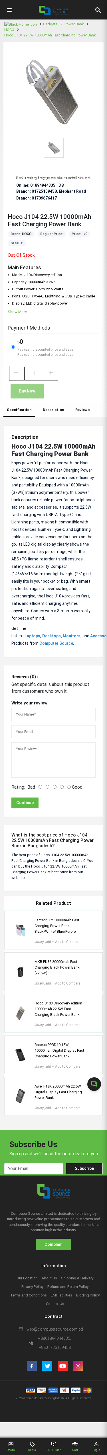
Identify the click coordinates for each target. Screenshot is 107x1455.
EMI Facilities (61, 1295)
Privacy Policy (32, 1287)
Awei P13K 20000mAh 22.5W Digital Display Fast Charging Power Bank (58, 1092)
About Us (49, 1278)
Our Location (27, 1278)
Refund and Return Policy (67, 1287)
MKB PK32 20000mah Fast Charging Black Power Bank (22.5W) (57, 967)
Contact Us (55, 1304)
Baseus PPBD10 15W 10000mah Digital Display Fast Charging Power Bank (59, 1050)
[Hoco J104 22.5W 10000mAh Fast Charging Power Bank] (53, 90)
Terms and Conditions (28, 1295)
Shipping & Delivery (77, 1278)
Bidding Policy (88, 1295)
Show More (17, 312)
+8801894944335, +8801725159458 (54, 1343)
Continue (25, 802)
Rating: (18, 787)
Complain (53, 1244)
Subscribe (84, 1168)
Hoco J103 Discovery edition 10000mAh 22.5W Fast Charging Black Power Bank (58, 1009)
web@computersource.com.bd (55, 1329)
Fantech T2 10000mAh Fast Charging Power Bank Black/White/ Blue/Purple (57, 926)
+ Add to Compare (57, 942)
